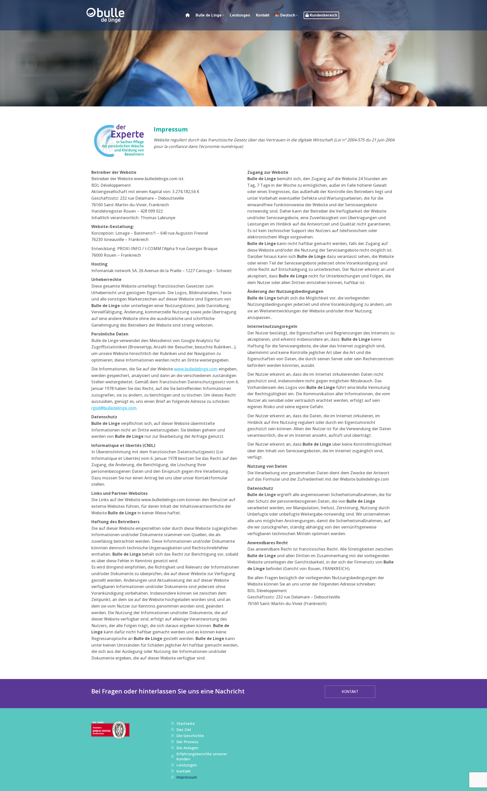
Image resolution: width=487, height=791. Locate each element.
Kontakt (184, 771)
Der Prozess (187, 741)
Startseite (186, 723)
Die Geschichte (190, 735)
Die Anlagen (187, 747)
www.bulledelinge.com (196, 369)
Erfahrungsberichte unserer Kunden (202, 756)
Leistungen (187, 764)
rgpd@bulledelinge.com (113, 408)
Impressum (187, 777)
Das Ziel (184, 729)
